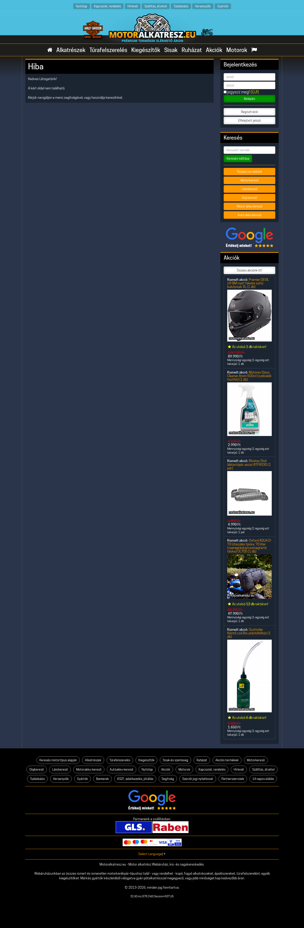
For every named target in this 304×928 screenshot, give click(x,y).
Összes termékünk (249, 171)
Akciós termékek (227, 760)
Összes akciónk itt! (249, 270)
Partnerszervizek (232, 779)
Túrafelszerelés (108, 50)
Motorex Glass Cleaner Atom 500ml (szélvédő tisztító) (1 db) (249, 376)
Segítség (168, 779)
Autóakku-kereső (121, 769)
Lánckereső (249, 189)
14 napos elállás (263, 779)
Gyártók (222, 6)
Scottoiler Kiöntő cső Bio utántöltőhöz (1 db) (249, 633)
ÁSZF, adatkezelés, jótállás (135, 779)
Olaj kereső (249, 197)
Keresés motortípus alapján (58, 760)
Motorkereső (250, 180)
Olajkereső (36, 769)
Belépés (249, 98)
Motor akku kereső (249, 206)
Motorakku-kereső (88, 769)
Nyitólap (81, 6)
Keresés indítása (238, 158)
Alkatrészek (70, 50)
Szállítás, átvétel (155, 6)
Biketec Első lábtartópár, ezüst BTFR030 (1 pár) (249, 464)
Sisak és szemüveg (175, 760)
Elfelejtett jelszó (249, 120)
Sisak (171, 50)
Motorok (236, 50)
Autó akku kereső (249, 215)
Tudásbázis (181, 6)
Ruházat (192, 50)
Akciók (214, 50)
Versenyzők (203, 6)
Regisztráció (249, 112)
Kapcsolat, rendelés (107, 6)
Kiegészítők (145, 50)
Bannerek (102, 779)
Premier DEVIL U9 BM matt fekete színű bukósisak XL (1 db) (248, 283)
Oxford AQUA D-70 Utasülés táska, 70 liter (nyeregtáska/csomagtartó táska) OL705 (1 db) (249, 545)
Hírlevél (133, 6)
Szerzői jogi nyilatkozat (197, 779)
